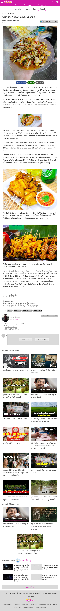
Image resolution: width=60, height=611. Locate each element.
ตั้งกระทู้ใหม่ (30, 587)
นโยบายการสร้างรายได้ (45, 604)
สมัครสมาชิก (42, 339)
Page (32, 596)
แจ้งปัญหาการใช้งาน (28, 607)
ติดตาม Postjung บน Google (50, 21)
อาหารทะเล (26, 311)
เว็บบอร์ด (17, 5)
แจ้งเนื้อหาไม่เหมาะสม (40, 607)
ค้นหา (34, 9)
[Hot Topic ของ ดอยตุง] (5, 321)
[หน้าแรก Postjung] (8, 1)
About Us (55, 604)
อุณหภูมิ (23, 145)
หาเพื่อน (24, 5)
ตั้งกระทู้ (42, 9)
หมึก (9, 311)
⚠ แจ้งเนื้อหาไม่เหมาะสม (47, 315)
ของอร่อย (37, 311)
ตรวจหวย (10, 5)
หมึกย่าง (16, 311)
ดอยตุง (8, 23)
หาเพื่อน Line (36, 5)
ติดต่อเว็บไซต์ (17, 607)
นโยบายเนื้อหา (33, 604)
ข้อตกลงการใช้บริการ (8, 604)
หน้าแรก (3, 5)
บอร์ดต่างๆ (27, 9)
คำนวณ (54, 5)
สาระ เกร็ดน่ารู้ (25, 560)
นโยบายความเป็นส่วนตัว (21, 604)
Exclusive (10, 13)
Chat (29, 5)
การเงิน (28, 596)
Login (25, 339)
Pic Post (43, 5)
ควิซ (49, 5)
